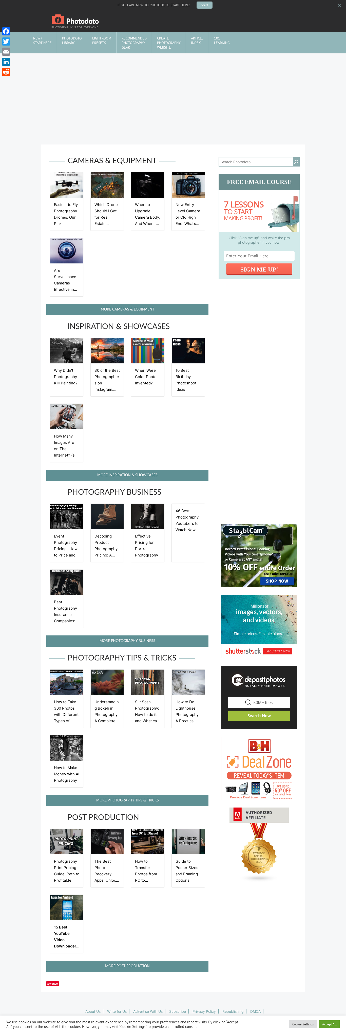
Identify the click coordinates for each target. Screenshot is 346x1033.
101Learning (222, 40)
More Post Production (127, 966)
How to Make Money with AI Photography (66, 774)
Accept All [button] (329, 1024)
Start (204, 5)
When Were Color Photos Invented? (147, 376)
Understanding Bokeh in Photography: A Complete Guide (106, 714)
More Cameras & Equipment (127, 309)
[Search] (296, 161)
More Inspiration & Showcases (127, 475)
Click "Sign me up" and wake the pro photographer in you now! (259, 240)
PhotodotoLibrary (72, 40)
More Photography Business (127, 641)
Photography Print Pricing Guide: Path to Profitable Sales (66, 874)
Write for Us (117, 1011)
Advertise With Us (148, 1011)
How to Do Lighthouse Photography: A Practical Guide (188, 714)
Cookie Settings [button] (303, 1024)
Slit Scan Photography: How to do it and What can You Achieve (147, 714)
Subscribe (177, 1011)
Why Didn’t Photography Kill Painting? (66, 376)
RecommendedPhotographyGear (134, 43)
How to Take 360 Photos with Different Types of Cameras (66, 714)
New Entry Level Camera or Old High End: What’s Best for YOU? (188, 217)
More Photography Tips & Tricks (127, 800)
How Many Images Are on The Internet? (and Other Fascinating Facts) (66, 455)
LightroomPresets (101, 40)
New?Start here (42, 40)
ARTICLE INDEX (197, 40)
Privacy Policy (204, 1011)
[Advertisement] (173, 91)
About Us (93, 1011)
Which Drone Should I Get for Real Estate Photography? (107, 217)
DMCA (255, 1011)
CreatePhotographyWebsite (169, 43)
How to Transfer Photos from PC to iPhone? (146, 874)
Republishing (233, 1011)
